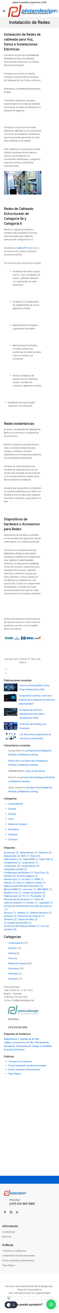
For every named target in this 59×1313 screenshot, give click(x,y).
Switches (10, 919)
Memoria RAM (12, 889)
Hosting (12, 814)
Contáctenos (8, 1232)
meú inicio (29, 889)
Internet (9, 882)
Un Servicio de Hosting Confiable (21, 926)
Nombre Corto (12, 892)
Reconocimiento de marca (18, 899)
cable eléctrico (13, 859)
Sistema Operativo (41, 912)
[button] (51, 1304)
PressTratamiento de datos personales (27, 1065)
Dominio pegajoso (27, 876)
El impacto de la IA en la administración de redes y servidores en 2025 (32, 714)
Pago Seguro (14, 1073)
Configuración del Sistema (18, 872)
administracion (29, 852)
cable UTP (22, 248)
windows (10, 929)
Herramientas (42, 1042)
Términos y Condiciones (20, 1061)
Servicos (10, 912)
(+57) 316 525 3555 (17, 1027)
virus (45, 926)
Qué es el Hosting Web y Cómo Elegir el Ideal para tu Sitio (35, 687)
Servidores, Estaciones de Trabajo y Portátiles (28, 1046)
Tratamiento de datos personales (18, 1255)
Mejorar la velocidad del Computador (23, 886)
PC (26, 896)
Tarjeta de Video (27, 919)
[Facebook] (5, 1212)
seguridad (46, 902)
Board (35, 856)
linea (21, 882)
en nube (27, 879)
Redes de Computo (17, 824)
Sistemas (12, 834)
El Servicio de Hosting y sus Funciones (33, 726)
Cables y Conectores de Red (19, 1042)
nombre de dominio (34, 892)
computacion (30, 862)
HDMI (39, 879)
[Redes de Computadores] (31, 11)
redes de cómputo (14, 902)
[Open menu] (4, 11)
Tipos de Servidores (35, 771)
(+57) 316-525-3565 (22, 1204)
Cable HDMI (30, 859)
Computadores (15, 804)
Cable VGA (46, 859)
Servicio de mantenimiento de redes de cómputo (28, 907)
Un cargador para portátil (17, 922)
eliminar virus (12, 879)
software (10, 916)
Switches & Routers (14, 1049)
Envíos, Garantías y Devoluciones (24, 1069)
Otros (11, 819)
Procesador (37, 896)
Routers (32, 902)
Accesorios (11, 852)
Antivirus (45, 852)
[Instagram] (11, 1212)
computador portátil (15, 869)
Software (13, 839)
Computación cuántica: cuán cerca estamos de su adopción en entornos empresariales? (37, 699)
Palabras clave (12, 896)
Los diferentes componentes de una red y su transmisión (35, 736)
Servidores (13, 829)
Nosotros (6, 1236)
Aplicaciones (12, 856)
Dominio (12, 809)
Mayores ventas (35, 882)
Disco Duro (41, 872)
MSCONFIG (44, 889)
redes (38, 899)
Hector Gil (13, 761)
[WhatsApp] (17, 1212)
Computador (12, 866)
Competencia (12, 862)
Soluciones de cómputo (31, 916)
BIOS (25, 856)
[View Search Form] (56, 11)
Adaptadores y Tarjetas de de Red (21, 1039)
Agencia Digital (43, 1293)
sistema (23, 912)
